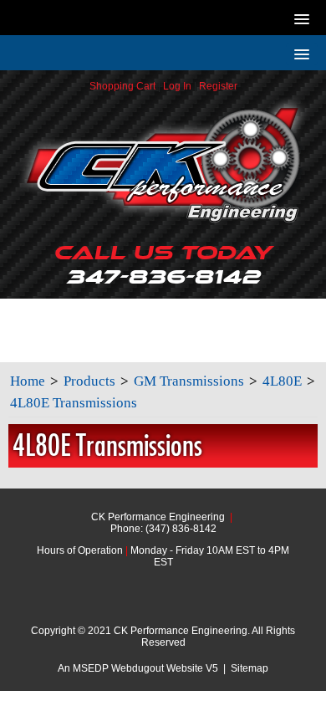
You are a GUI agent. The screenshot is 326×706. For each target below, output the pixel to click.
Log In (177, 86)
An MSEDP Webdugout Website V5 (138, 668)
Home (27, 381)
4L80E (282, 381)
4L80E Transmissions (73, 403)
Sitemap (249, 668)
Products (89, 381)
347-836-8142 (163, 264)
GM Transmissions (189, 381)
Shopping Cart (122, 86)
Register (218, 86)
